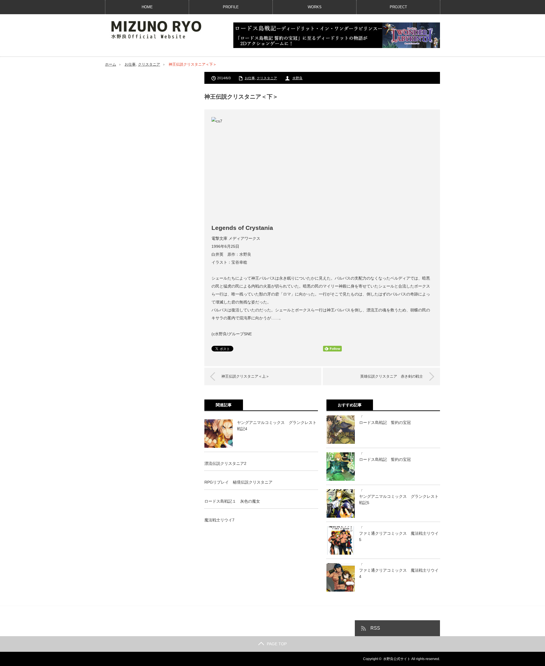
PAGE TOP (277, 644)
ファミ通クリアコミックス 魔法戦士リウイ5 (399, 536)
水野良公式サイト (396, 659)
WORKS (315, 7)
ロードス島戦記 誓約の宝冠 (385, 422)
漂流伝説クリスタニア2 (225, 463)
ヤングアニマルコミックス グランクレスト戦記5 (399, 499)
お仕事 (130, 64)
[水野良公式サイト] (162, 29)
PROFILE (231, 7)
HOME (147, 7)
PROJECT (398, 7)
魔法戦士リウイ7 (219, 520)
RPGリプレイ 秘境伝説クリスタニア (238, 482)
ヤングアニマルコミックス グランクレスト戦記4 (276, 425)
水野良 (297, 78)
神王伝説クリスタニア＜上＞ (245, 376)
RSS (375, 628)
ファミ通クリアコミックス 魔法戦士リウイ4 (399, 573)
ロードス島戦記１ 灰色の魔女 (232, 501)
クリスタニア (149, 64)
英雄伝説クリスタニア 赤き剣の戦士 (391, 376)
